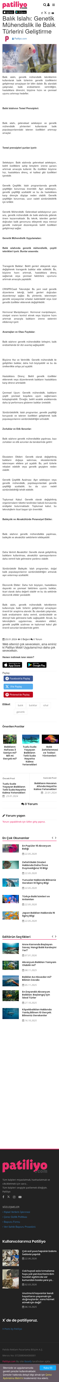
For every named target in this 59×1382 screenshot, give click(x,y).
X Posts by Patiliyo (12, 1328)
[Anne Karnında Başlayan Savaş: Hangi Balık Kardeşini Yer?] (10, 948)
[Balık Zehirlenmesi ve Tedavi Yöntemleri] (49, 739)
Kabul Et (48, 1367)
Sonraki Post (50, 778)
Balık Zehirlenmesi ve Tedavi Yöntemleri (49, 751)
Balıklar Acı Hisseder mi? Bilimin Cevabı (36, 978)
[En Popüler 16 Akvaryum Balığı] (10, 848)
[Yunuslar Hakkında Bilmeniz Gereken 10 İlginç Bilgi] (10, 882)
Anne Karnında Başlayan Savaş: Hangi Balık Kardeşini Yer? (39, 947)
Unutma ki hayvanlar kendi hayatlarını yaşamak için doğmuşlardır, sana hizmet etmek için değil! (38, 1298)
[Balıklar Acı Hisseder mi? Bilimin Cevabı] (10, 980)
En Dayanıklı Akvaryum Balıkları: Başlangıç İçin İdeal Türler (36, 994)
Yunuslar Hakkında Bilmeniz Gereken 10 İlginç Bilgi (39, 881)
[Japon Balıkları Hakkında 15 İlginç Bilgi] (10, 915)
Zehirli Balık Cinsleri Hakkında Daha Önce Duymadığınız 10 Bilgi (35, 865)
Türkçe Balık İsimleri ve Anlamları (36, 898)
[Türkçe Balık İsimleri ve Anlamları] (10, 899)
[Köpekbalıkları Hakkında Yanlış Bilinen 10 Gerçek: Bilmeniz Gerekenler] (10, 1013)
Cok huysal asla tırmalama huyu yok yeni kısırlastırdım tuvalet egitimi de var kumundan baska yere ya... (38, 1275)
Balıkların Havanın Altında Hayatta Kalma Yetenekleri (45, 786)
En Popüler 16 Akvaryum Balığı (36, 847)
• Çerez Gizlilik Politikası (14, 1216)
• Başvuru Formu (11, 1221)
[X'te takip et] (8, 1196)
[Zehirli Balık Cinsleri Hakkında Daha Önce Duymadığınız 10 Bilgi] (10, 865)
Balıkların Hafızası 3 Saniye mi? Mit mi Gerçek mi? (10, 752)
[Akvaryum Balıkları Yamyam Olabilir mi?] (10, 965)
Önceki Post (8, 778)
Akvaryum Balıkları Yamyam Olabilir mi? (39, 964)
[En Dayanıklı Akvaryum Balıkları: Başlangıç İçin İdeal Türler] (10, 995)
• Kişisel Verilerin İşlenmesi (16, 1212)
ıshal (45, 705)
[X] (45, 13)
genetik (21, 711)
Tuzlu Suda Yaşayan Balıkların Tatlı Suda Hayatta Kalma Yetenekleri (29, 755)
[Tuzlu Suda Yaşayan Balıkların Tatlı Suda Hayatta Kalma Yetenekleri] (29, 739)
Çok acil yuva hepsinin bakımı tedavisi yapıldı (39, 1253)
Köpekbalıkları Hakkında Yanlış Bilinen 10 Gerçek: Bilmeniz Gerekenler (37, 1012)
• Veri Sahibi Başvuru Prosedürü (19, 1226)
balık (20, 705)
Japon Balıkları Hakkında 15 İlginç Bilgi (38, 914)
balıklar (33, 705)
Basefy (28, 1361)
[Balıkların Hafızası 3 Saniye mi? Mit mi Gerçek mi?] (9, 739)
